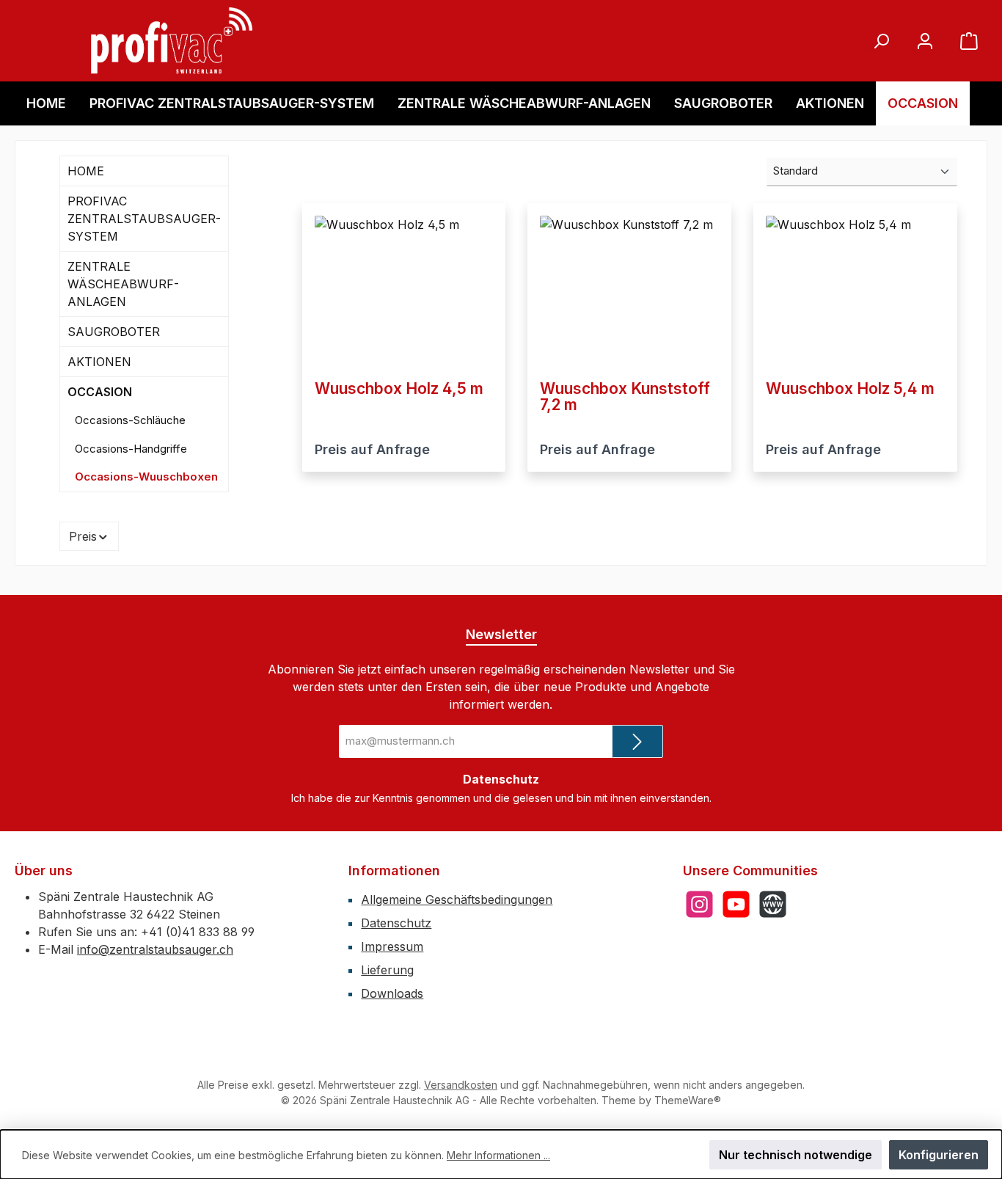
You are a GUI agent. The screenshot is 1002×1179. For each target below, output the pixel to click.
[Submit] (637, 741)
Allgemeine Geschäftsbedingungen (456, 899)
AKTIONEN (99, 361)
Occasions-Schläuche (130, 420)
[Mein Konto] (925, 41)
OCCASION (99, 391)
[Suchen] (881, 41)
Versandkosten (460, 1084)
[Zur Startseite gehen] (171, 40)
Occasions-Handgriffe (131, 449)
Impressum (392, 946)
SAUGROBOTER (113, 331)
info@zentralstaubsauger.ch (155, 949)
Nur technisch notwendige (795, 1154)
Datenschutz (396, 923)
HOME (85, 171)
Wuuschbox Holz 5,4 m (850, 389)
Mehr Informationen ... (498, 1155)
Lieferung (387, 970)
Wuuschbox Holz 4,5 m (399, 389)
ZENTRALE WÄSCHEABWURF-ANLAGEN (123, 284)
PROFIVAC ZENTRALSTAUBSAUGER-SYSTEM (144, 219)
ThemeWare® (687, 1100)
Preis (83, 536)
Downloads (392, 993)
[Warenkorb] (969, 41)
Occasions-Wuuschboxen (146, 476)
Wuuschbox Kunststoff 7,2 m (625, 397)
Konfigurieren (939, 1154)
